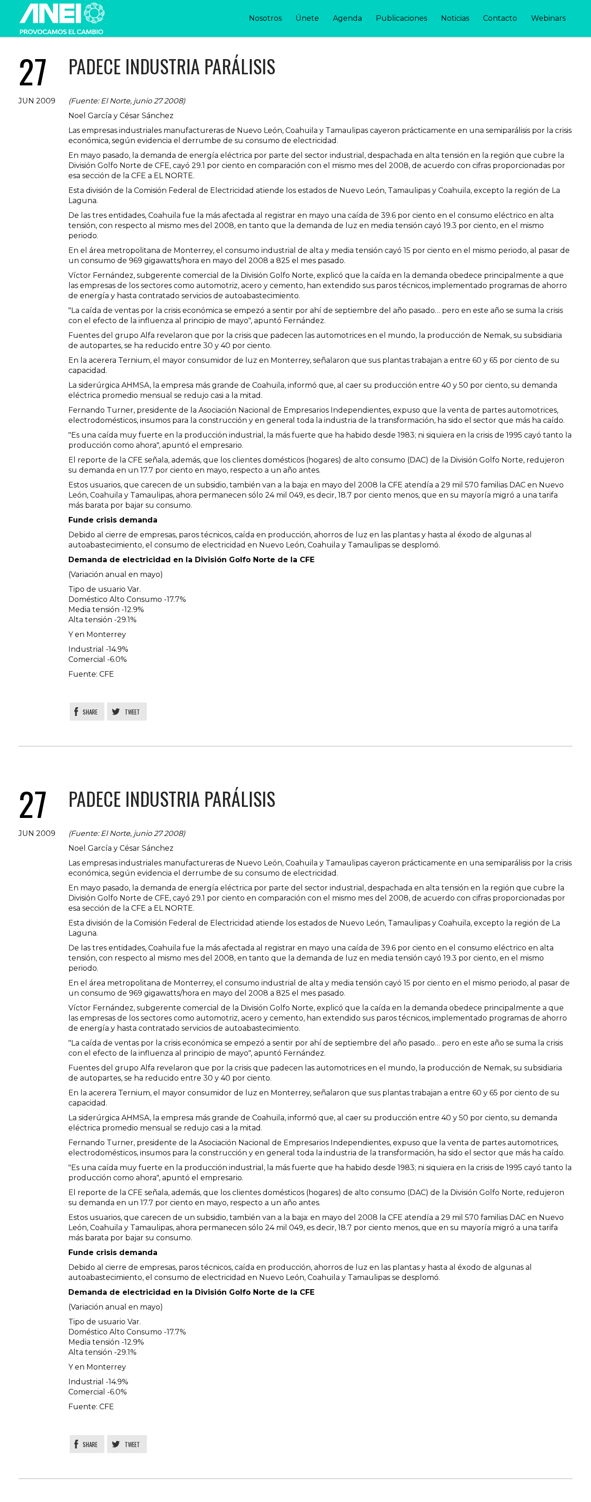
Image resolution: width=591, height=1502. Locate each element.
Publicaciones (401, 18)
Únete (307, 18)
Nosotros (265, 18)
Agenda (347, 18)
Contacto (500, 18)
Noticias (455, 18)
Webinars (548, 18)
